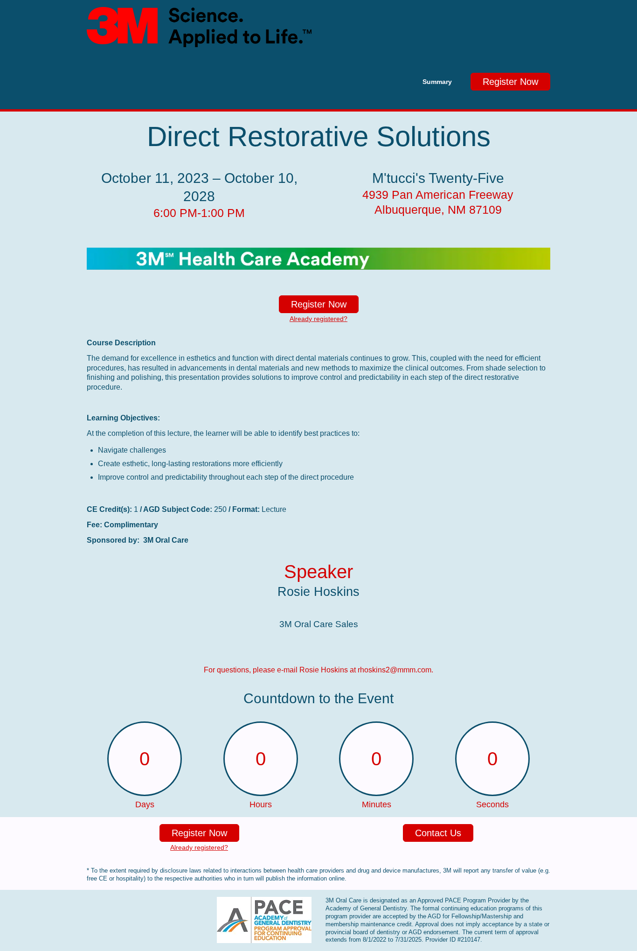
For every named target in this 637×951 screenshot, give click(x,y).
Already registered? (318, 318)
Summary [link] (437, 81)
